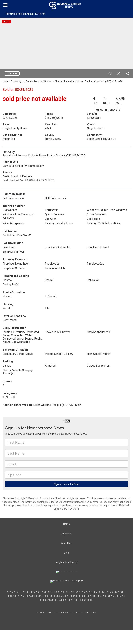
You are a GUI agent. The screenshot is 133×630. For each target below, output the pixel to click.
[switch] (110, 73)
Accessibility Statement (72, 592)
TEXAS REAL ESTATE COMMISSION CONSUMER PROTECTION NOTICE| (52, 596)
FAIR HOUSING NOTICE (109, 592)
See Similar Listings (106, 110)
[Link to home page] (66, 5)
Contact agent (11, 73)
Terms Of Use (16, 592)
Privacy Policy (40, 592)
